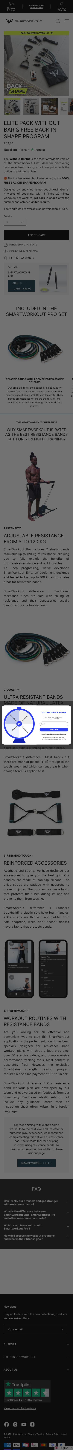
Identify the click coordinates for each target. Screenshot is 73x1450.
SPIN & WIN (54, 730)
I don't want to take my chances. (54, 734)
